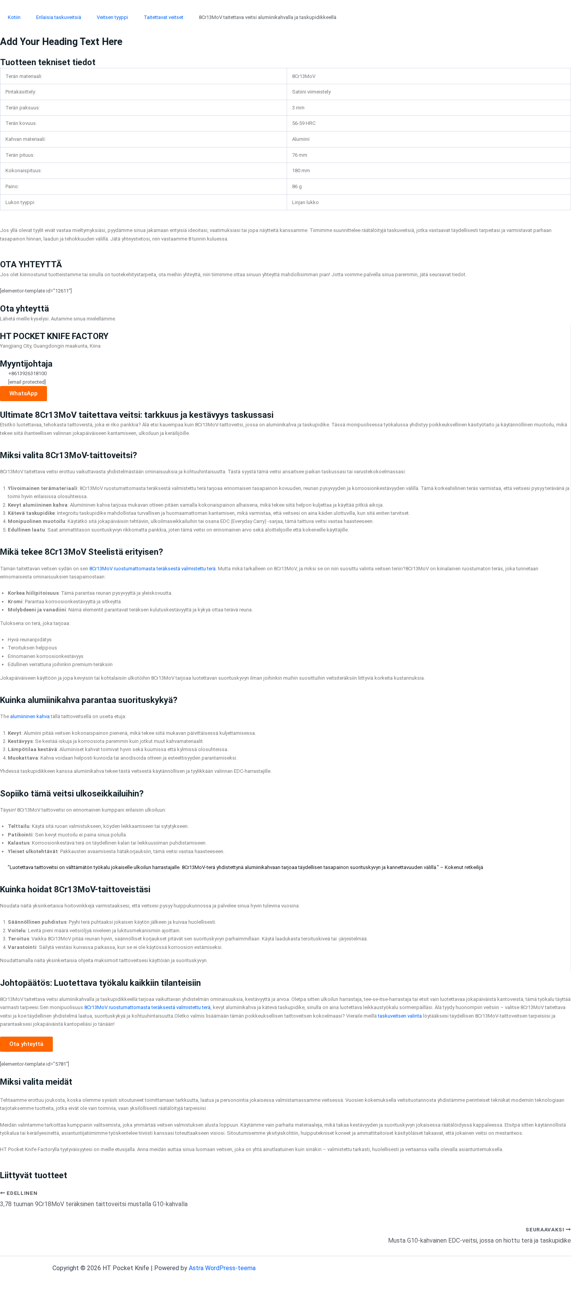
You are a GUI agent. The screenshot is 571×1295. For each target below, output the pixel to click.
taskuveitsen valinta (400, 1016)
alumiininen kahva (30, 716)
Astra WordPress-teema (222, 1268)
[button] (26, 1044)
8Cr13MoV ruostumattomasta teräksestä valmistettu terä (152, 568)
